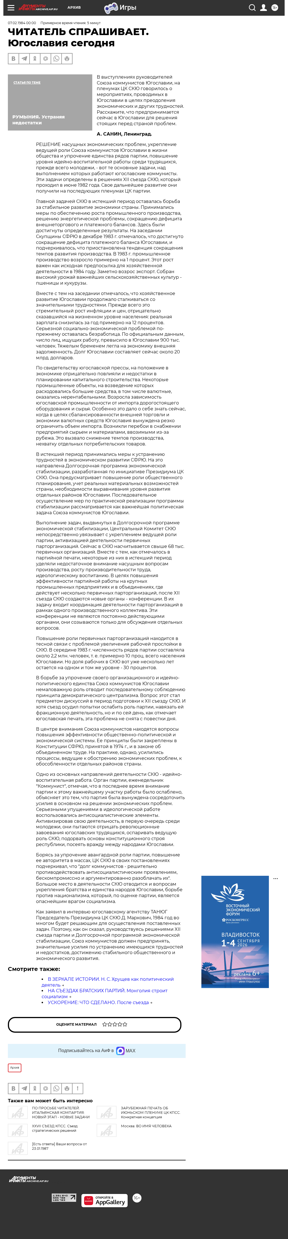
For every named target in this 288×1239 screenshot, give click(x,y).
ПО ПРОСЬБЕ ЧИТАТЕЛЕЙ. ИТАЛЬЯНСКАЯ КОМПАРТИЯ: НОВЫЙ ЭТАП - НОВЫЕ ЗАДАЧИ (61, 1112)
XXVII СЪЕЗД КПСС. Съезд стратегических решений (55, 1128)
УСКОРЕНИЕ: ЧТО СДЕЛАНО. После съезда (98, 1002)
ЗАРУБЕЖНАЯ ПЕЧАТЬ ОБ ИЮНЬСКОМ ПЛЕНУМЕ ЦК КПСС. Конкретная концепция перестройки (139, 1115)
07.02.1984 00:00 (22, 23)
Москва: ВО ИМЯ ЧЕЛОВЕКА (146, 1126)
